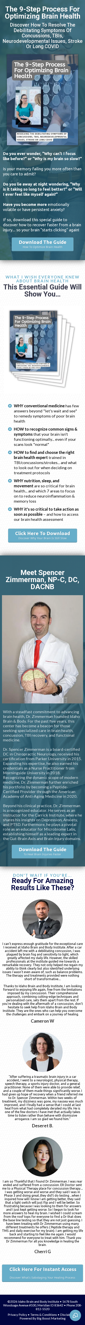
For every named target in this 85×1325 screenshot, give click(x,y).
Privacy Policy (17, 1314)
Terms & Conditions (43, 1314)
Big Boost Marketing (51, 1318)
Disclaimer (67, 1314)
